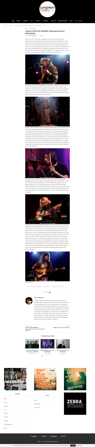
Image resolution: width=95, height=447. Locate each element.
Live (32, 20)
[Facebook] (75, 21)
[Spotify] (80, 21)
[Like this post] (45, 292)
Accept (73, 445)
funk (27, 286)
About (71, 20)
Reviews (25, 20)
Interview (45, 20)
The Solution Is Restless (57, 286)
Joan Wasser (46, 286)
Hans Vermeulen (33, 35)
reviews (6, 406)
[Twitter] (76, 21)
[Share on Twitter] (48, 292)
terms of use (37, 407)
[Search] (82, 21)
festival (5, 413)
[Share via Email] (50, 292)
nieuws (18, 20)
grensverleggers (8, 424)
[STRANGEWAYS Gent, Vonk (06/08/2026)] (47, 343)
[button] (27, 347)
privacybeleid (37, 403)
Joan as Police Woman (36, 286)
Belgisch (53, 20)
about (5, 428)
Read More (79, 445)
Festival (38, 20)
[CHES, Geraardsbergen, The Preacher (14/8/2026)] (32, 343)
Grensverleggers (62, 20)
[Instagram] (78, 21)
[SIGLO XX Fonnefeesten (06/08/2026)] (63, 343)
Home (13, 20)
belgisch (6, 420)
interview (6, 417)
